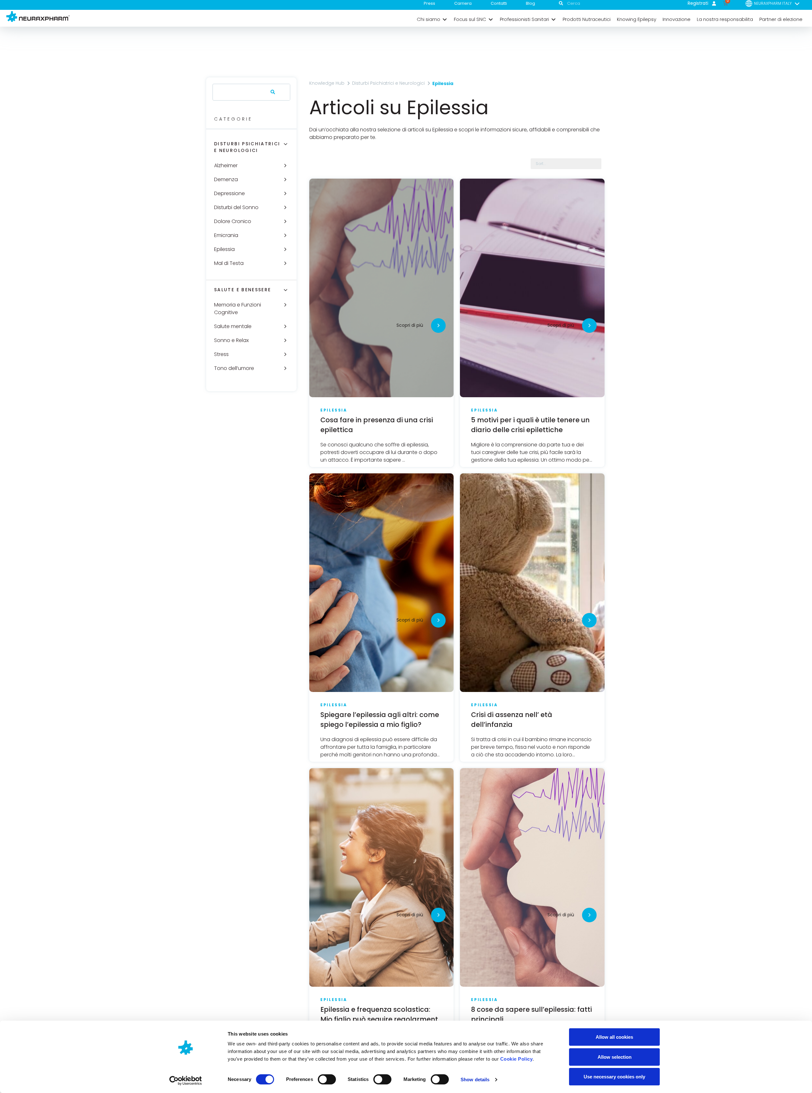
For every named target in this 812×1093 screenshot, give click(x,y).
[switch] (327, 1079)
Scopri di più (409, 325)
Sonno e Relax (231, 340)
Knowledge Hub (326, 83)
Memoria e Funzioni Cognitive (237, 308)
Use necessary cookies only (614, 1076)
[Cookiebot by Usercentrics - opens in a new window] (185, 1080)
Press (429, 3)
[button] (432, 19)
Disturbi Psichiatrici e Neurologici (247, 147)
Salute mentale (233, 326)
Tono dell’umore (234, 368)
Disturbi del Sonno (236, 207)
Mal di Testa (229, 263)
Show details (475, 1079)
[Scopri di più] (438, 325)
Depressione (229, 193)
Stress (221, 354)
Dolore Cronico (232, 221)
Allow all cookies (614, 1037)
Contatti (499, 3)
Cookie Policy (516, 1059)
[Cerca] (271, 92)
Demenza (226, 179)
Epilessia (224, 249)
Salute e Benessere (242, 289)
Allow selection (615, 1057)
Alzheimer (226, 165)
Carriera (463, 3)
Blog (530, 3)
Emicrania (226, 235)
